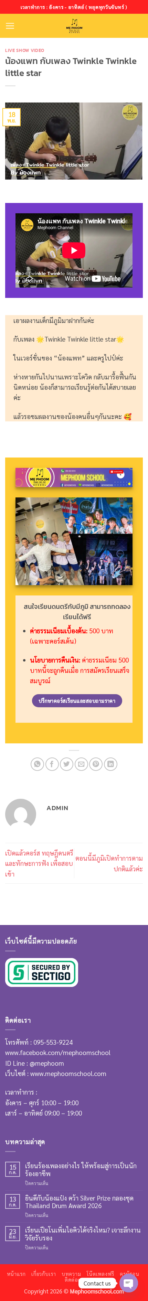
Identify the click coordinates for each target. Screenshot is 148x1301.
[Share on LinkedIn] (110, 764)
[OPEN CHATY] (128, 1283)
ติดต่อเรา (75, 1280)
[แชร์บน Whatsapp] (37, 764)
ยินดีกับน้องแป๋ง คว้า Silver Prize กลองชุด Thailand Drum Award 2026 (79, 1201)
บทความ (71, 1274)
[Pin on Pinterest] (96, 764)
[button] (10, 26)
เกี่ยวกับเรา (43, 1274)
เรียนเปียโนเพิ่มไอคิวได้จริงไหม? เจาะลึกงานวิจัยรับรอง (83, 1233)
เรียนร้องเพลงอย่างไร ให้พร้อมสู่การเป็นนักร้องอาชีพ (81, 1169)
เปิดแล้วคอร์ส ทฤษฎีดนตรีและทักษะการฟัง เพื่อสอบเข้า (39, 863)
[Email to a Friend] (81, 764)
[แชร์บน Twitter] (66, 764)
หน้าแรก (16, 1274)
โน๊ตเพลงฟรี (101, 1274)
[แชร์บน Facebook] (52, 764)
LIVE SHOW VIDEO (24, 50)
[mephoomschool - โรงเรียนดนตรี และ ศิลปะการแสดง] (74, 26)
